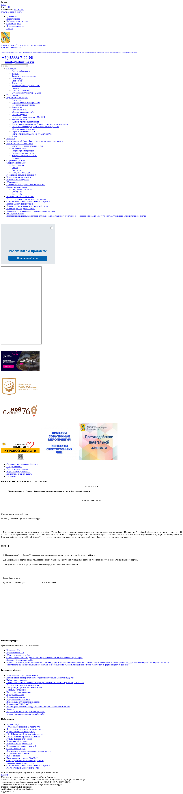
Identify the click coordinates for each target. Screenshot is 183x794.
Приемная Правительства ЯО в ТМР (28, 117)
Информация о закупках (17, 180)
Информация (18, 165)
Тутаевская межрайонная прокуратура (23, 727)
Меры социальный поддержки (20, 763)
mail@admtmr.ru (19, 62)
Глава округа (12, 95)
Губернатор (11, 16)
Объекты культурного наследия (26, 93)
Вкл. (16, 9)
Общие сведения (19, 114)
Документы (17, 170)
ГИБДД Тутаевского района (19, 739)
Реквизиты (17, 107)
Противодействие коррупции (19, 204)
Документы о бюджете (22, 189)
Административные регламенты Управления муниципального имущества (40, 678)
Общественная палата (16, 163)
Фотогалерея (17, 83)
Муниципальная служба (23, 112)
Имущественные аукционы (18, 692)
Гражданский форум (21, 172)
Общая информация (21, 71)
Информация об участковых (19, 744)
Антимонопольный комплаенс (20, 196)
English (9, 28)
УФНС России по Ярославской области (24, 734)
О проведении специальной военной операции (28, 201)
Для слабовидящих (15, 26)
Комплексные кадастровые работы (22, 675)
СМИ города (17, 78)
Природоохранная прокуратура (20, 731)
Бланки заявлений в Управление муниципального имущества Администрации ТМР (45, 682)
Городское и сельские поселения (21, 175)
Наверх (4, 775)
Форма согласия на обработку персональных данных (30, 211)
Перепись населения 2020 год (25, 131)
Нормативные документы (23, 105)
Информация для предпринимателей (23, 702)
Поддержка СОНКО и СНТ (19, 704)
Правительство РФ (15, 653)
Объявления (12, 182)
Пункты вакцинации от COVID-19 (22, 758)
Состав (15, 167)
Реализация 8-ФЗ (19, 110)
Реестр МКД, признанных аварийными (24, 687)
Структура (16, 100)
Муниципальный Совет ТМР (19, 143)
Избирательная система (17, 21)
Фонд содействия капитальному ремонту (25, 760)
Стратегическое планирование (26, 102)
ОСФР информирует (15, 748)
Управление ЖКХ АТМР (17, 753)
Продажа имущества (15, 697)
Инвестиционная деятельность (26, 85)
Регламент (16, 158)
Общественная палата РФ (18, 655)
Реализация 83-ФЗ (20, 119)
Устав (14, 136)
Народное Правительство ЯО (19, 660)
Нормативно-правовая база (18, 177)
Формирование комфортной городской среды (27, 206)
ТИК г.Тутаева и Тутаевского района (23, 736)
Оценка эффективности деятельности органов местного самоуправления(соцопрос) (44, 657)
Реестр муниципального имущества (22, 685)
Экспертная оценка (15, 213)
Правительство (13, 19)
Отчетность (17, 192)
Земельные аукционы (16, 690)
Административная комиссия (25, 122)
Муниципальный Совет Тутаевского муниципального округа (34, 141)
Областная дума (13, 24)
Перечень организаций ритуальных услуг (25, 711)
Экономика (17, 81)
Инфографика (18, 194)
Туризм (15, 73)
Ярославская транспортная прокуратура (24, 729)
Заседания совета (19, 148)
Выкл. (21, 9)
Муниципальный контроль (24, 129)
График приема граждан (23, 151)
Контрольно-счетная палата (24, 155)
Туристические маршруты (24, 76)
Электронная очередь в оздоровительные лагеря (28, 751)
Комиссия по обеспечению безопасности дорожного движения (40, 124)
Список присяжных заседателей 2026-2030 (26, 714)
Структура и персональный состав (27, 146)
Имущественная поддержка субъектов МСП (32, 134)
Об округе (11, 69)
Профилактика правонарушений (21, 746)
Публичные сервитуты (16, 680)
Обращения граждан (15, 160)
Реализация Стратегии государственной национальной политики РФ (38, 707)
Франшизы (11, 709)
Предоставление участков (18, 699)
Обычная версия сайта (11, 12)
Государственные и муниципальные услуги (26, 199)
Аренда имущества (15, 694)
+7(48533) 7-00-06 (17, 57)
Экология (16, 88)
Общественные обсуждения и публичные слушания (35, 126)
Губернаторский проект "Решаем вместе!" (25, 184)
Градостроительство (21, 90)
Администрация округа (17, 98)
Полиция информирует (17, 741)
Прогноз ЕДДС (13, 724)
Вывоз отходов (13, 756)
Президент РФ (13, 650)
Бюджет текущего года (16, 187)
